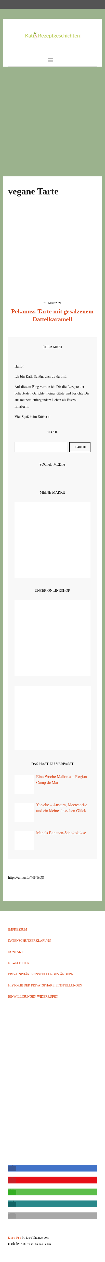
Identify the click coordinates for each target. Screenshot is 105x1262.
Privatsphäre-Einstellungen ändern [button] (40, 974)
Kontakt (15, 951)
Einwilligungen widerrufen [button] (33, 996)
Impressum (17, 929)
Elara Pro (14, 1237)
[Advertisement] (52, 121)
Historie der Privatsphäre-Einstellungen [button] (45, 985)
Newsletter (19, 963)
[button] (12, 1168)
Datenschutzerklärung (29, 940)
